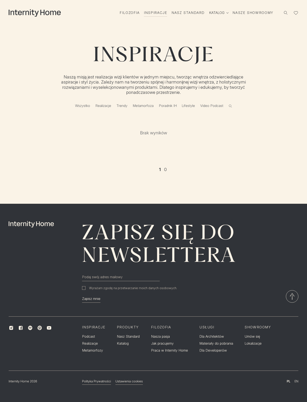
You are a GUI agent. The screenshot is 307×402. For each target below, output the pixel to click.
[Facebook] (21, 328)
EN (296, 381)
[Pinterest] (39, 328)
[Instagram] (11, 328)
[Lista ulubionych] (296, 13)
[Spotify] (30, 328)
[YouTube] (49, 328)
